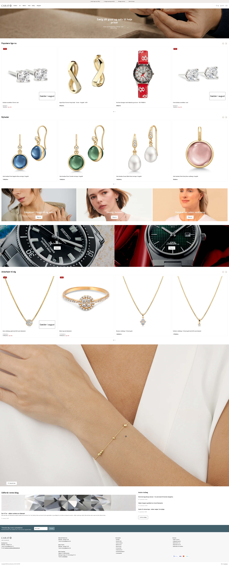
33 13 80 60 (7, 546)
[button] (15, 5)
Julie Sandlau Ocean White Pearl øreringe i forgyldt (129, 176)
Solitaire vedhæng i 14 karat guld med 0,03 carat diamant (187, 331)
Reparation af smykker (178, 546)
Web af (224, 564)
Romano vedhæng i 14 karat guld (124, 331)
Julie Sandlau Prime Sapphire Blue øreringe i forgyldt (16, 176)
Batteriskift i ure (176, 543)
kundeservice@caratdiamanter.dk (12, 548)
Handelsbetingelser (120, 551)
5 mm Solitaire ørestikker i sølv (180, 102)
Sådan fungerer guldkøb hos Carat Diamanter (150, 503)
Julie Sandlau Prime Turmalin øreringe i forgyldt (71, 176)
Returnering (118, 546)
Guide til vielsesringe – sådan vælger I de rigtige (151, 509)
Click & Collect (119, 543)
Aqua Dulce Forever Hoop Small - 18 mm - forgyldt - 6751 (73, 102)
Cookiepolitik (119, 553)
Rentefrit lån (119, 541)
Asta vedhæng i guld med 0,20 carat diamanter (14, 331)
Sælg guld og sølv (177, 541)
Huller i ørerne (176, 539)
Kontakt (118, 539)
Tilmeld (51, 528)
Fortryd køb (118, 548)
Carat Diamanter (11, 564)
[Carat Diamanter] (6, 6)
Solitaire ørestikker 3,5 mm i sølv (11, 102)
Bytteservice (119, 544)
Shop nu (39, 217)
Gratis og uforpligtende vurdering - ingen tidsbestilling (113, 27)
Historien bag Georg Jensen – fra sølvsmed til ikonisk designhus (155, 497)
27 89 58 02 (64, 556)
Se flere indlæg (143, 517)
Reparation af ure (177, 544)
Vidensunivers (119, 549)
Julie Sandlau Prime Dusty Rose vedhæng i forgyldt (185, 176)
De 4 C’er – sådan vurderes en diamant (13, 513)
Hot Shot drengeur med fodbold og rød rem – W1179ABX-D (131, 102)
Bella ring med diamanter (65, 331)
